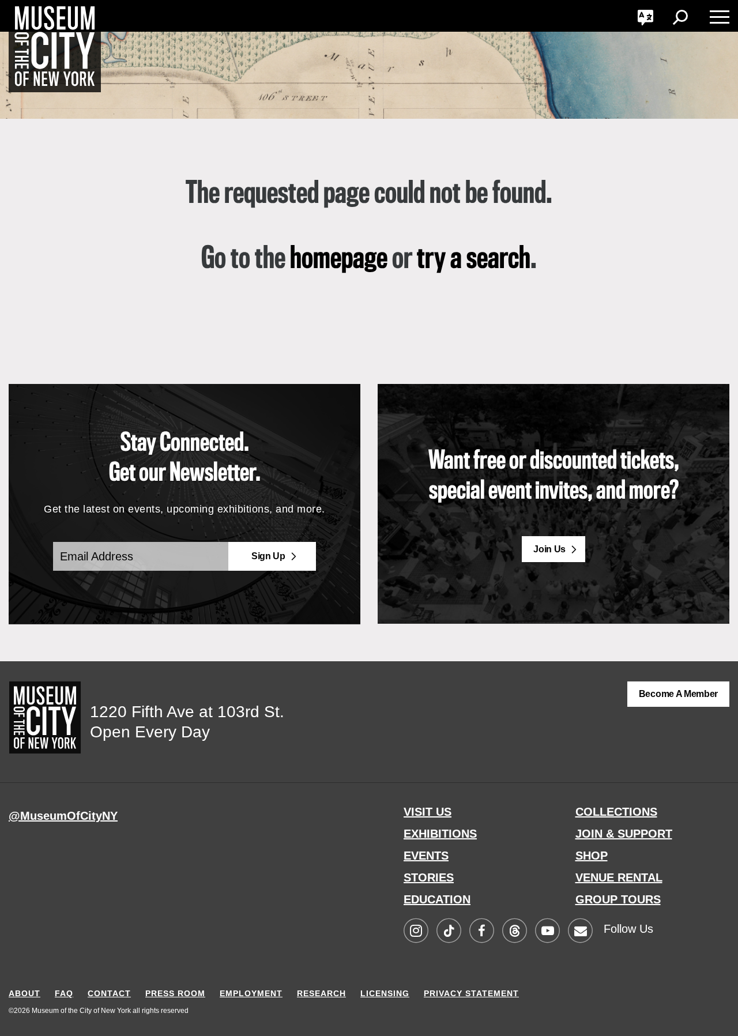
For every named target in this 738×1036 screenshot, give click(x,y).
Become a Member (678, 694)
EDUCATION (437, 899)
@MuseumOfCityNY (63, 815)
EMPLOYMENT (251, 993)
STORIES (429, 877)
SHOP (591, 855)
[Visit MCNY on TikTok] (448, 931)
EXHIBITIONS (440, 833)
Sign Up (268, 556)
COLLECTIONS (616, 811)
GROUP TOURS (618, 899)
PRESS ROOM (175, 993)
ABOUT (24, 993)
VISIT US (427, 811)
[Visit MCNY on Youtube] (547, 931)
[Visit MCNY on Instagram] (416, 931)
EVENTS (426, 855)
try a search (473, 259)
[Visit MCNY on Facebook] (481, 931)
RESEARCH (321, 993)
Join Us (549, 549)
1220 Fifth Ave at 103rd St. (187, 712)
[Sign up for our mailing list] (580, 931)
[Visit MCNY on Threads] (514, 931)
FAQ (64, 993)
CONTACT (109, 993)
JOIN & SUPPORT (623, 833)
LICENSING (384, 993)
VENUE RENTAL (618, 877)
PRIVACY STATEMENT (471, 993)
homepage (338, 259)
